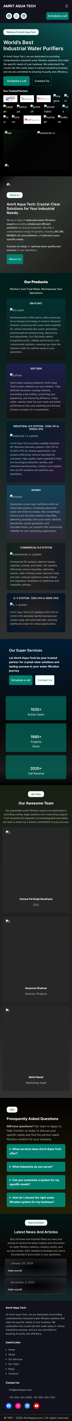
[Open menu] (67, 6)
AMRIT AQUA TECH (19, 6)
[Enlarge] (30, 135)
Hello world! (15, 1270)
